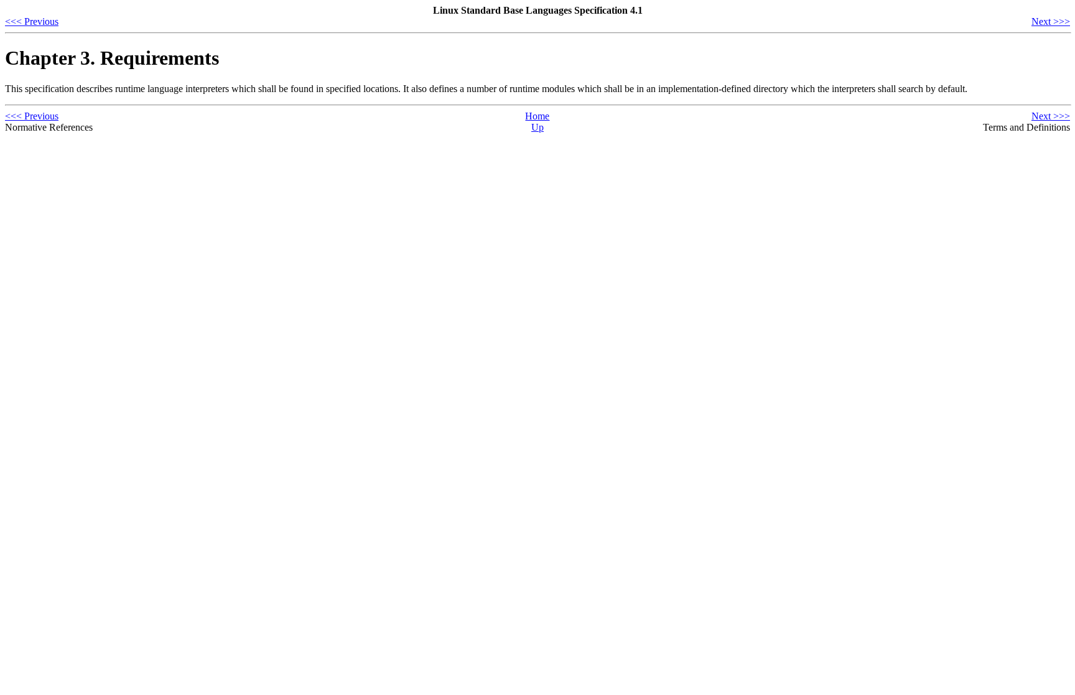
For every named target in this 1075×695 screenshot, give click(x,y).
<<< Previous (31, 21)
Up (537, 127)
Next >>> (1050, 21)
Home (537, 116)
